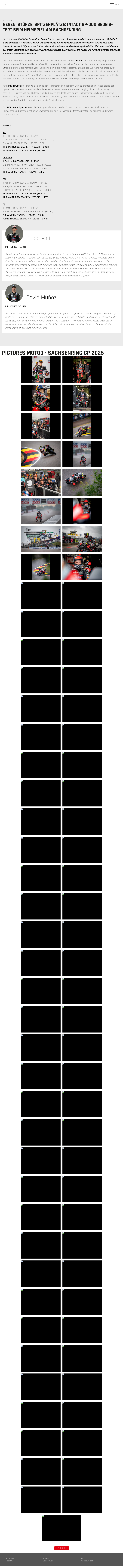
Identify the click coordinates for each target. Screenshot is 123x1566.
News (82, 1558)
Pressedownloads (87, 1561)
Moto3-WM (10, 1561)
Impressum (47, 1558)
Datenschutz (47, 1561)
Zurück (61, 1548)
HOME (4, 4)
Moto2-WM (10, 1558)
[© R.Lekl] (41, 369)
